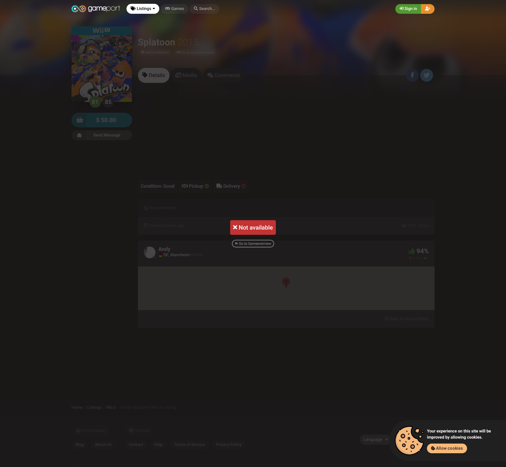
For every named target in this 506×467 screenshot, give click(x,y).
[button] (204, 9)
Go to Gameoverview (254, 244)
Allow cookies (449, 448)
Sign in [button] (410, 8)
